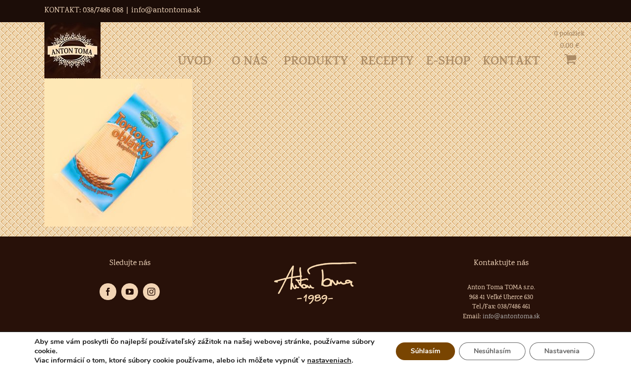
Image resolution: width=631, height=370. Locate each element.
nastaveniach (329, 360)
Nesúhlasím (492, 351)
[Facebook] (108, 291)
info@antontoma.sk (166, 10)
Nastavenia (562, 351)
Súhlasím (425, 351)
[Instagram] (151, 291)
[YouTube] (129, 291)
